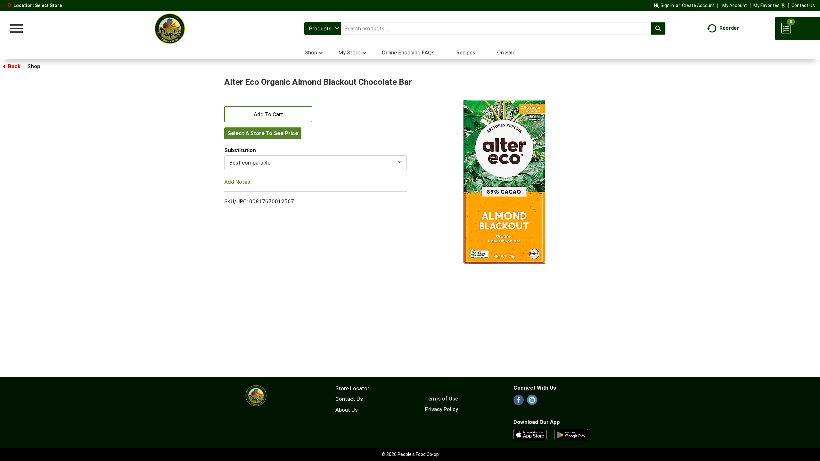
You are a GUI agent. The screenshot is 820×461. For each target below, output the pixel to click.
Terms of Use (441, 398)
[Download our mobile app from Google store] (571, 434)
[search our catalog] (658, 28)
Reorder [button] (729, 28)
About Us (346, 410)
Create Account (698, 5)
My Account (734, 5)
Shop (33, 66)
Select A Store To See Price (262, 133)
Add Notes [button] (237, 182)
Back (13, 66)
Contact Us (803, 5)
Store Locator (352, 388)
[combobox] (322, 28)
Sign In (667, 5)
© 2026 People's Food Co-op (410, 454)
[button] (268, 113)
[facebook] (518, 402)
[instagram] (532, 402)
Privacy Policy (441, 409)
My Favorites (766, 5)
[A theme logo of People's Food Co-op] (169, 28)
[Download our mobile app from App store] (530, 434)
